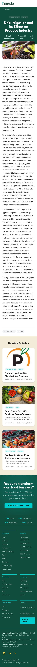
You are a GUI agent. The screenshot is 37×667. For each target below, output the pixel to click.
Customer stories (26, 591)
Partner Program (7, 614)
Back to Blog (9, 9)
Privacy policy (7, 660)
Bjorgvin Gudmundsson (9, 37)
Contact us (6, 617)
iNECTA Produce (14, 17)
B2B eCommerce (26, 554)
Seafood (5, 541)
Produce (25, 17)
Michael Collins (9, 379)
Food (4, 537)
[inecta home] (8, 3)
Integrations (6, 548)
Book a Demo (25, 620)
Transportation (25, 557)
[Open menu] (33, 3)
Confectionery (7, 565)
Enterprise (5, 610)
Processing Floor (26, 543)
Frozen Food (6, 569)
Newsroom (6, 595)
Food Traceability (26, 547)
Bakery (4, 558)
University (5, 588)
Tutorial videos (7, 584)
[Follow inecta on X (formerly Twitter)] (15, 653)
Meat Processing (7, 551)
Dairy (3, 555)
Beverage (5, 562)
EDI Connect (24, 550)
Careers (22, 595)
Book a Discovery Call (18, 506)
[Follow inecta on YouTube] (9, 653)
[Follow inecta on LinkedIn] (4, 653)
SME (3, 607)
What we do (24, 584)
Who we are (24, 588)
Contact (16, 660)
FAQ (3, 581)
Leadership (23, 581)
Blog (3, 591)
